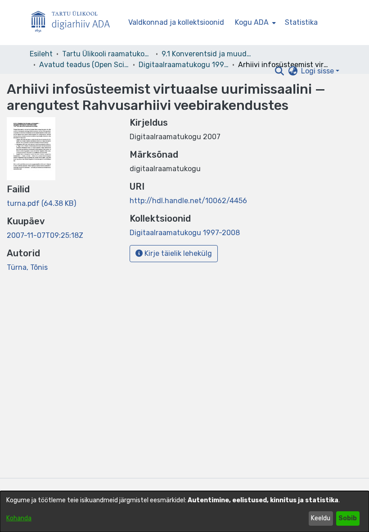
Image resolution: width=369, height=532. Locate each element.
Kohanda (19, 518)
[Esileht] (74, 22)
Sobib (347, 518)
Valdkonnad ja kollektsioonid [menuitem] (176, 22)
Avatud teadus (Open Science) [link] (84, 64)
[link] (41, 203)
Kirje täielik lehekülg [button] (177, 253)
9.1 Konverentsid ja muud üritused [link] (207, 54)
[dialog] (184, 511)
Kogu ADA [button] (252, 22)
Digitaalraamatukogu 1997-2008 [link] (184, 64)
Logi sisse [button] (318, 71)
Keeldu (320, 518)
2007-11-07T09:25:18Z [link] (45, 235)
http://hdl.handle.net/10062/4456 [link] (188, 200)
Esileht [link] (41, 54)
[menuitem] (254, 22)
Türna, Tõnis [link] (27, 267)
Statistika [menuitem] (301, 22)
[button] (279, 71)
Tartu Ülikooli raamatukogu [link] (107, 54)
